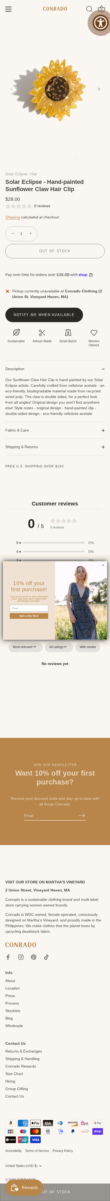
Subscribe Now (29, 616)
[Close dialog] (103, 565)
